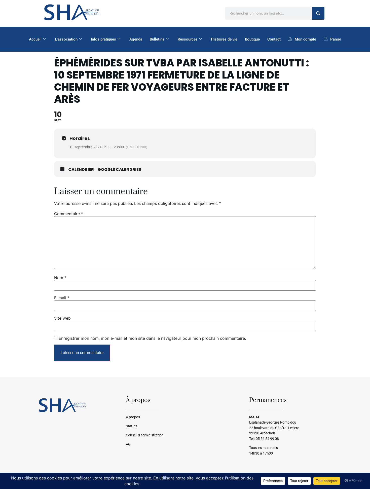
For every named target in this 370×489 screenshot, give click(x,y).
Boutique (252, 39)
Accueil (35, 39)
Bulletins (157, 39)
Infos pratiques (103, 39)
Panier (335, 39)
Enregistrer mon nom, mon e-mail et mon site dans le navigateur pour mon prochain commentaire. (152, 338)
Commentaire (68, 214)
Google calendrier (119, 169)
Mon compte (305, 39)
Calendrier (81, 169)
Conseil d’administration (145, 435)
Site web (62, 318)
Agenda (135, 39)
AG (128, 444)
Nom (60, 278)
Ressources (188, 39)
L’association (66, 39)
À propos (133, 417)
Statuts (131, 426)
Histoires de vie (224, 39)
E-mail (61, 298)
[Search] (318, 13)
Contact (274, 39)
